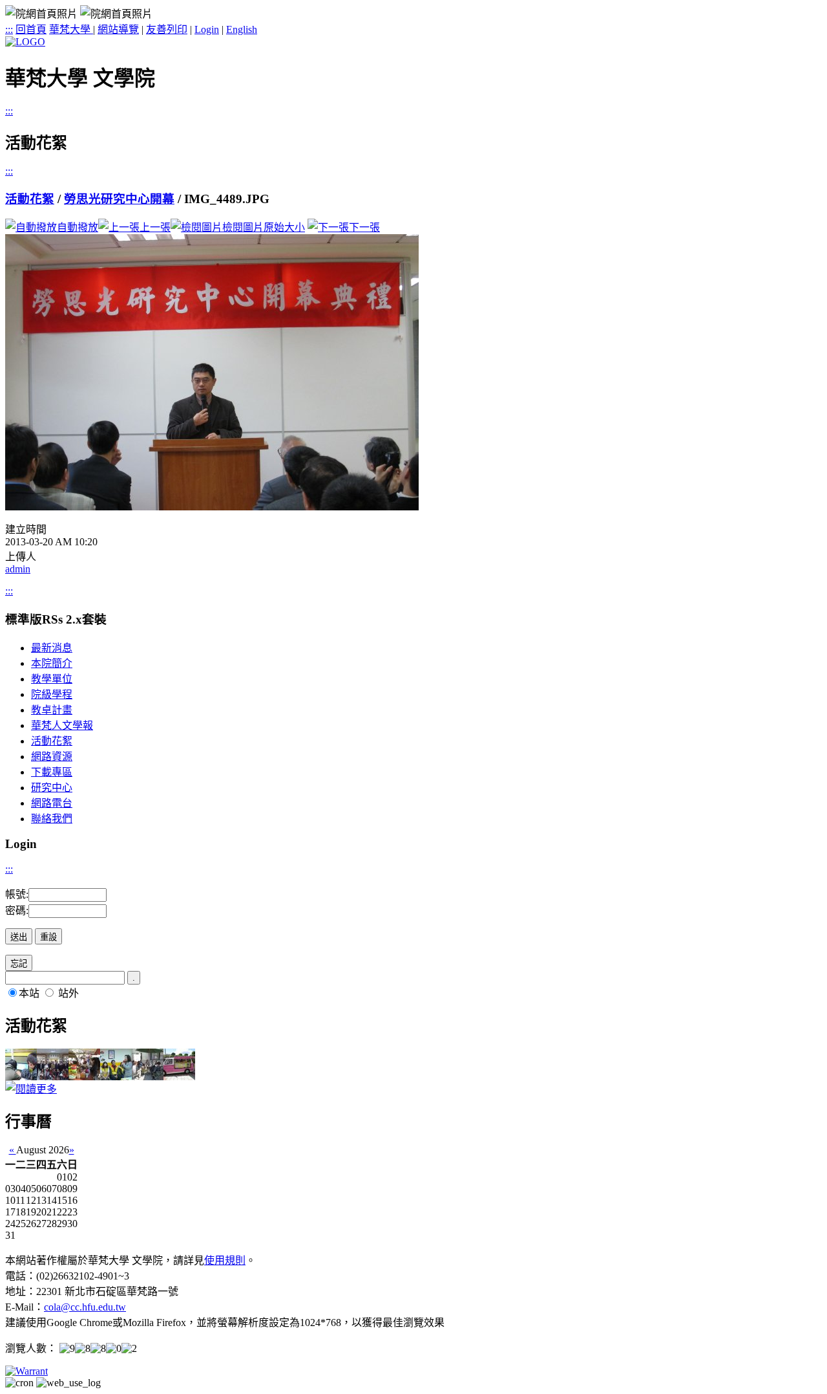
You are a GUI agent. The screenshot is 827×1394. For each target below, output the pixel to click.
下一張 (364, 227)
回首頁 (31, 29)
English (241, 29)
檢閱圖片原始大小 (263, 227)
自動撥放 (77, 227)
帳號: (16, 894)
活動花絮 (29, 199)
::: (9, 29)
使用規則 (225, 1260)
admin (17, 568)
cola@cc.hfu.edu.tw (85, 1306)
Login (206, 29)
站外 (68, 993)
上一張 (155, 227)
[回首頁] (25, 41)
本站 (29, 993)
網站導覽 (118, 29)
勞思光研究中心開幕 (119, 199)
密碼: (16, 910)
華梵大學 (71, 29)
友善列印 (166, 29)
